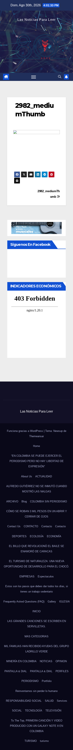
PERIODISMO (30, 681)
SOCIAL (17, 710)
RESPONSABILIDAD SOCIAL (24, 700)
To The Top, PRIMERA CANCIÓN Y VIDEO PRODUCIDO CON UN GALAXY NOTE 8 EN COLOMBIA (36, 726)
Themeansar (36, 436)
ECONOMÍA (54, 536)
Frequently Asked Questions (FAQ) (23, 601)
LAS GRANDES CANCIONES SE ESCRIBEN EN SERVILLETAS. (36, 624)
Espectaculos (46, 576)
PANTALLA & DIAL (15, 671)
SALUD (49, 700)
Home (36, 446)
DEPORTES (19, 536)
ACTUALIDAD (43, 476)
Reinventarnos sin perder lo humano (36, 691)
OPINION (61, 661)
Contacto (46, 526)
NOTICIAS (46, 661)
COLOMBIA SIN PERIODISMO (48, 501)
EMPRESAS (26, 576)
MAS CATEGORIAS (36, 636)
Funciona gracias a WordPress (25, 430)
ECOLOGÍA (37, 536)
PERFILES (62, 671)
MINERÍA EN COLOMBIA (21, 661)
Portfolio (47, 681)
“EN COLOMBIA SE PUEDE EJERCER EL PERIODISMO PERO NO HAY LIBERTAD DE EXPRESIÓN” (37, 461)
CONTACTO (31, 526)
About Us (26, 476)
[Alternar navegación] (33, 77)
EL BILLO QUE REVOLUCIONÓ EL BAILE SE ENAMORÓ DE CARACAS (36, 549)
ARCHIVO (12, 501)
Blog (24, 501)
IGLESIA (64, 601)
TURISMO (31, 740)
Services (62, 700)
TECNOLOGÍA (33, 710)
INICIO (36, 611)
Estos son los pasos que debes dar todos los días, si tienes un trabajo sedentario (36, 589)
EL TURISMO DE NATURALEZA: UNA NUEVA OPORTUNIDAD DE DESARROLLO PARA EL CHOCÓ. (36, 564)
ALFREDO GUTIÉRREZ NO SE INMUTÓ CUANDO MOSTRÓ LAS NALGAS (36, 489)
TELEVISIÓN (53, 710)
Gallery (52, 601)
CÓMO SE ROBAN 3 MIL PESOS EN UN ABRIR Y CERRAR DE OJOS (36, 514)
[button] (59, 76)
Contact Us (13, 526)
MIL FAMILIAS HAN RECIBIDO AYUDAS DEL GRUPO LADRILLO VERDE (36, 649)
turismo (44, 740)
